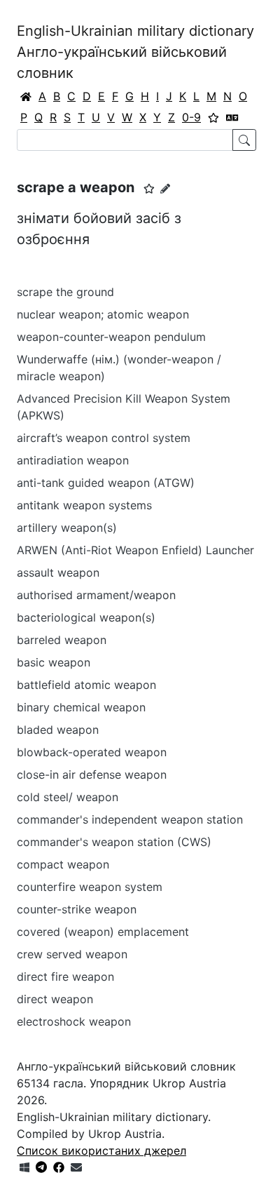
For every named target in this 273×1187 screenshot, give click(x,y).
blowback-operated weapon (92, 752)
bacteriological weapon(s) (86, 617)
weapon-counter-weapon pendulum (111, 337)
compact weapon (63, 864)
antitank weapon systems (84, 505)
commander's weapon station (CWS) (114, 842)
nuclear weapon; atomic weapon (103, 314)
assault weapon (58, 572)
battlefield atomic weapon (86, 685)
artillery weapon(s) (67, 528)
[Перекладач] (232, 117)
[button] (149, 189)
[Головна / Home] (26, 96)
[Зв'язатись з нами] (76, 1167)
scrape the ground (65, 292)
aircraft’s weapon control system (103, 438)
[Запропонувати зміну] (165, 188)
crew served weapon (72, 954)
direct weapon (55, 999)
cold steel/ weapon (67, 797)
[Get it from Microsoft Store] (24, 1167)
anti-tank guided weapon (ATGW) (106, 483)
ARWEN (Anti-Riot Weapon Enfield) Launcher (135, 550)
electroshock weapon (74, 1021)
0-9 (191, 117)
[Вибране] (213, 117)
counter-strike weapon (76, 909)
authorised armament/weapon (96, 595)
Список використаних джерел (101, 1151)
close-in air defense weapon (92, 774)
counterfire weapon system (89, 887)
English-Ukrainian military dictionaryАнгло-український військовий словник (135, 51)
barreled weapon (61, 640)
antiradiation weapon (73, 460)
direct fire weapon (65, 977)
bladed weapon (58, 730)
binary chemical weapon (81, 707)
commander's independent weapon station (130, 819)
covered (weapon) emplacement (103, 932)
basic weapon (53, 662)
